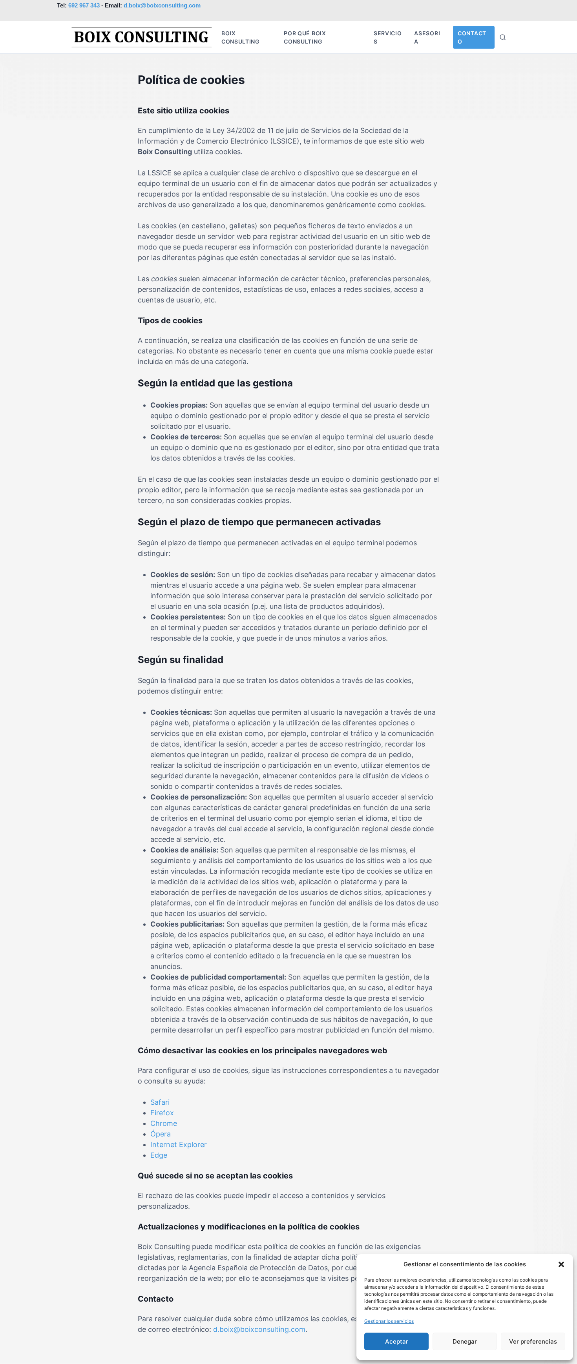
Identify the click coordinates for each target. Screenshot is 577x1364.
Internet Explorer (178, 1144)
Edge (158, 1155)
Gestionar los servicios (389, 1321)
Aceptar (396, 1341)
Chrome (163, 1123)
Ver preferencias (533, 1341)
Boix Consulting (240, 37)
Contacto (472, 37)
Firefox (162, 1113)
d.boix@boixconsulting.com (162, 5)
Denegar (465, 1341)
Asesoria (427, 37)
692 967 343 (84, 5)
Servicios (388, 37)
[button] (561, 1264)
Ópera (160, 1134)
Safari (160, 1102)
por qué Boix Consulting (305, 37)
